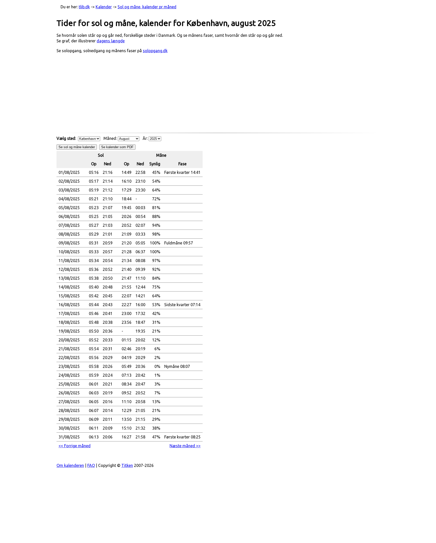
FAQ (91, 465)
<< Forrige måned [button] (75, 445)
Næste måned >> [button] (185, 445)
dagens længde (111, 41)
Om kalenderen (70, 465)
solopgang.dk (155, 50)
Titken (127, 465)
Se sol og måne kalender (77, 147)
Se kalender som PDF (117, 147)
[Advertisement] (218, 95)
